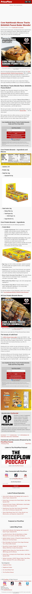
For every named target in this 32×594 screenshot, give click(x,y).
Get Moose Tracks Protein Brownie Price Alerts (16, 133)
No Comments (20, 27)
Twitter (27, 583)
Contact (25, 581)
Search (29, 581)
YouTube (25, 475)
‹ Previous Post (5, 443)
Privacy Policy (11, 581)
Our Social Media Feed (8, 569)
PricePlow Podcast (19, 465)
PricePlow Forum (7, 442)
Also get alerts (16, 139)
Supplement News (13, 434)
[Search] (29, 2)
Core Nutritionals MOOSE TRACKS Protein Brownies (16, 292)
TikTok (15, 475)
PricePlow (6, 579)
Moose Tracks (9, 436)
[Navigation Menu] (26, 2)
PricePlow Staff (15, 27)
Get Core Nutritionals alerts (16, 135)
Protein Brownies (15, 436)
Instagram (6, 475)
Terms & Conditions (19, 581)
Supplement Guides (7, 567)
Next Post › (28, 443)
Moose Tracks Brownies (18, 328)
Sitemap (5, 581)
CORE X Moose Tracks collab (10, 337)
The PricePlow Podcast (8, 572)
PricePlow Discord (18, 478)
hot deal (17, 139)
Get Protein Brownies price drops (16, 137)
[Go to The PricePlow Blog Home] (6, 1)
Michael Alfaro (23, 110)
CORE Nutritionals (23, 434)
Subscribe (16, 486)
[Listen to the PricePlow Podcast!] (16, 464)
